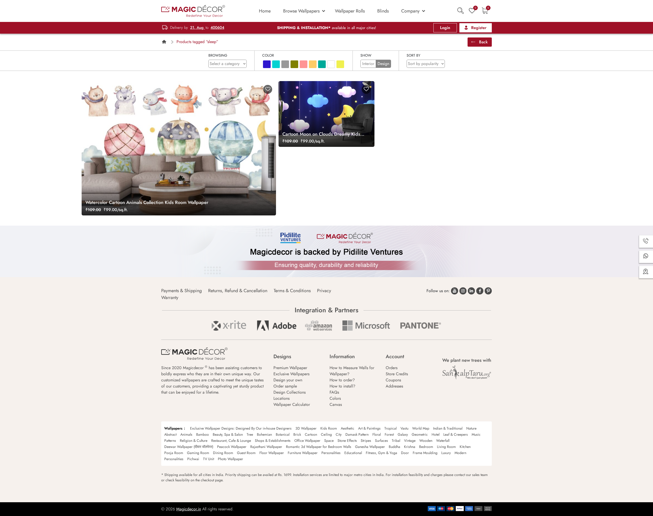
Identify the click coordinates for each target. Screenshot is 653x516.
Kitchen (465, 446)
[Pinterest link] (488, 290)
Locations (281, 398)
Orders (391, 368)
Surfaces (381, 440)
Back (483, 42)
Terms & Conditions (292, 290)
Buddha (394, 446)
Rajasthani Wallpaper (266, 446)
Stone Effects (347, 440)
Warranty (169, 297)
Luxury (446, 452)
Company (410, 11)
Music (476, 434)
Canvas (336, 404)
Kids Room (328, 428)
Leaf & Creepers (455, 434)
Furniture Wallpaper (303, 452)
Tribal (396, 440)
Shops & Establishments (273, 440)
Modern (460, 452)
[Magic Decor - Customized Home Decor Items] (193, 11)
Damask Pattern (357, 434)
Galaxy (403, 434)
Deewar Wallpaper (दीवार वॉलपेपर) (188, 446)
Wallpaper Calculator (291, 404)
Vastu (404, 428)
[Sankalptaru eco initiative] (467, 372)
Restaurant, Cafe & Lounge (231, 440)
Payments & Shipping (181, 290)
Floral (376, 434)
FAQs (334, 392)
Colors (335, 398)
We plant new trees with (466, 360)
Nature (471, 428)
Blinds (383, 11)
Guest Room (246, 452)
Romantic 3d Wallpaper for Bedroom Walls (318, 446)
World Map (420, 428)
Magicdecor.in (188, 509)
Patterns (170, 440)
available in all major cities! (326, 28)
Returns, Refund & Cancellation (237, 290)
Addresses (394, 386)
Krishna (409, 446)
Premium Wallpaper (290, 368)
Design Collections (289, 392)
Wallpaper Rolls (350, 11)
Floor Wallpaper (271, 452)
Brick (297, 434)
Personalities (331, 452)
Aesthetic (347, 428)
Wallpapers (173, 428)
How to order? (342, 380)
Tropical (390, 428)
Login (445, 28)
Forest (389, 434)
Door (405, 452)
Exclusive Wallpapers (291, 374)
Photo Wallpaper (230, 458)
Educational (353, 452)
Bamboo (202, 434)
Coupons (393, 380)
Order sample (285, 386)
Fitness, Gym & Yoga (381, 452)
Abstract (170, 434)
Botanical (283, 434)
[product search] (460, 11)
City (339, 434)
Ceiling (326, 434)
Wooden (425, 440)
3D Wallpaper (306, 428)
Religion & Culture (193, 440)
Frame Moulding (425, 452)
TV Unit (208, 458)
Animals (186, 434)
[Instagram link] (463, 290)
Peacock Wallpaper (231, 446)
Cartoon (311, 434)
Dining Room (223, 452)
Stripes (366, 440)
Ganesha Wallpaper (370, 446)
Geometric (420, 434)
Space (329, 440)
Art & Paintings (369, 428)
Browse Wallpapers (301, 11)
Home (265, 11)
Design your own (287, 380)
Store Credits (397, 374)
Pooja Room (173, 452)
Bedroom (426, 446)
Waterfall (442, 440)
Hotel (435, 434)
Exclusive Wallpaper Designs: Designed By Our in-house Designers (241, 428)
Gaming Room (198, 452)
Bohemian (264, 434)
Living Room (446, 446)
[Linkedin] (471, 290)
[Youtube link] (454, 290)
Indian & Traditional (447, 428)
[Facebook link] (479, 290)
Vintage (410, 440)
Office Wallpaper (307, 440)
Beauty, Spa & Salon (228, 434)
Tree (250, 434)
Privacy (324, 290)
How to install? (342, 386)
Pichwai (193, 458)
